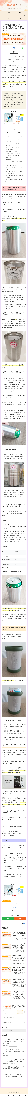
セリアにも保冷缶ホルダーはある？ (14, 179)
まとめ (6, 181)
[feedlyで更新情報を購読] (8, 918)
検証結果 (9, 159)
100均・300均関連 (7, 900)
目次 (12, 129)
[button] (14, 52)
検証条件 (9, 157)
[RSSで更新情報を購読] (20, 918)
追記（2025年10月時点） (12, 151)
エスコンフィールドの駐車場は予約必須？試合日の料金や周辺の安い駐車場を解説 (13, 1051)
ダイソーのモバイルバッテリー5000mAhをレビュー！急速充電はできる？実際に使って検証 (13, 1041)
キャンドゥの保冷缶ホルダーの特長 (15, 165)
